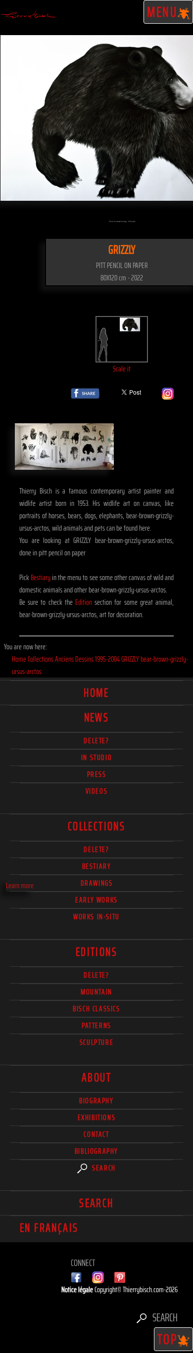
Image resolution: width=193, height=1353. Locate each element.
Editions (96, 952)
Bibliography (96, 1151)
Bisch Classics (96, 1008)
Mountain (96, 992)
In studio (96, 757)
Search (103, 1168)
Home (96, 692)
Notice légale (78, 1289)
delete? (96, 740)
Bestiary (40, 577)
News (96, 717)
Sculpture (96, 1042)
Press (96, 774)
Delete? (96, 975)
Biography (96, 1100)
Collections (96, 826)
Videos (97, 791)
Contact (96, 1134)
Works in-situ (96, 916)
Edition (83, 602)
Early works (96, 900)
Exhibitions (97, 1117)
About (96, 1077)
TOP (167, 1339)
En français (49, 1227)
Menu (162, 11)
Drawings (97, 883)
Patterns (96, 1025)
